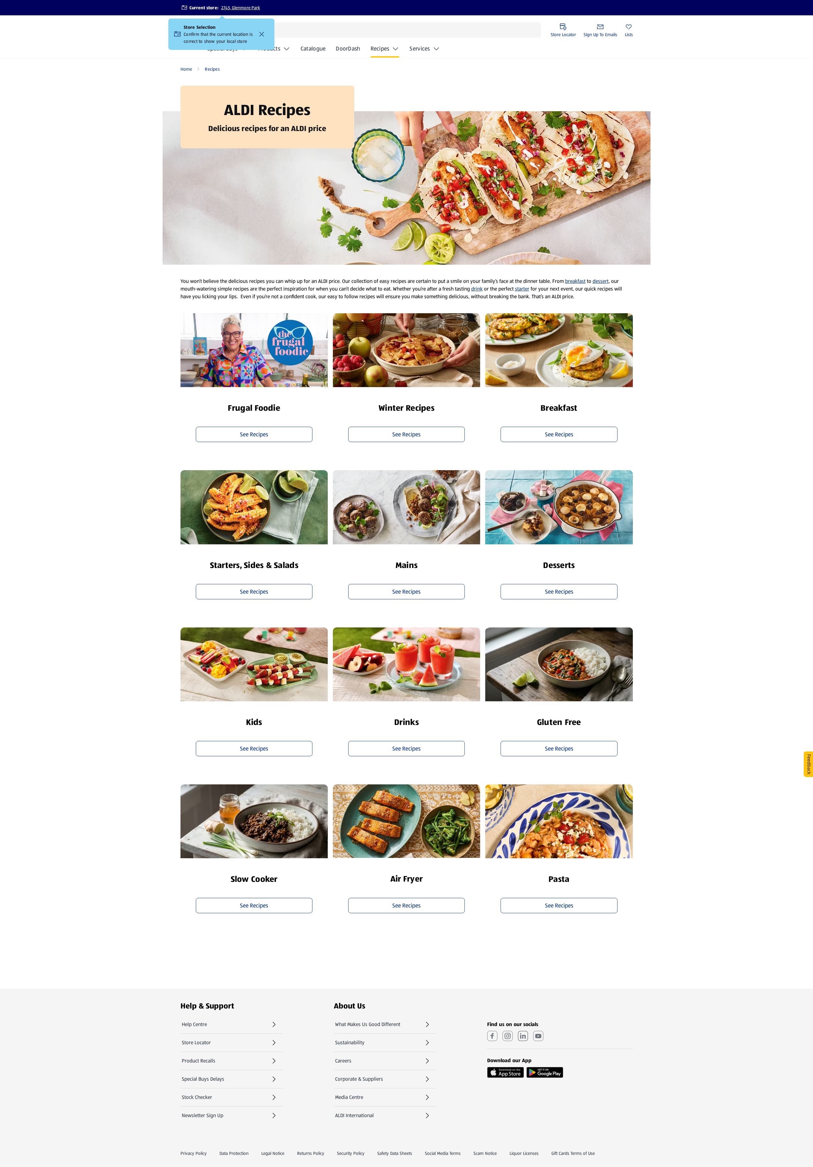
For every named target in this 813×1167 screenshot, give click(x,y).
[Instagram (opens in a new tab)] (507, 1036)
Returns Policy (310, 1153)
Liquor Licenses (524, 1153)
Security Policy (350, 1153)
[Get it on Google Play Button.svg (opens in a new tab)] (544, 1072)
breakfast (575, 281)
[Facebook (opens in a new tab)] (492, 1036)
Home (186, 69)
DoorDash (348, 50)
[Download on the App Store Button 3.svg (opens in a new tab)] (505, 1072)
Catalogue (313, 50)
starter (522, 288)
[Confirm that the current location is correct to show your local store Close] (261, 34)
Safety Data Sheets (394, 1153)
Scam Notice (485, 1153)
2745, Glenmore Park (240, 8)
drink (477, 288)
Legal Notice (272, 1153)
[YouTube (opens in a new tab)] (538, 1036)
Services (420, 48)
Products (269, 48)
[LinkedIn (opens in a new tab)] (523, 1036)
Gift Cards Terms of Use (573, 1153)
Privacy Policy (193, 1153)
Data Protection (234, 1153)
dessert (601, 281)
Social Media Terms (443, 1153)
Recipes (380, 48)
